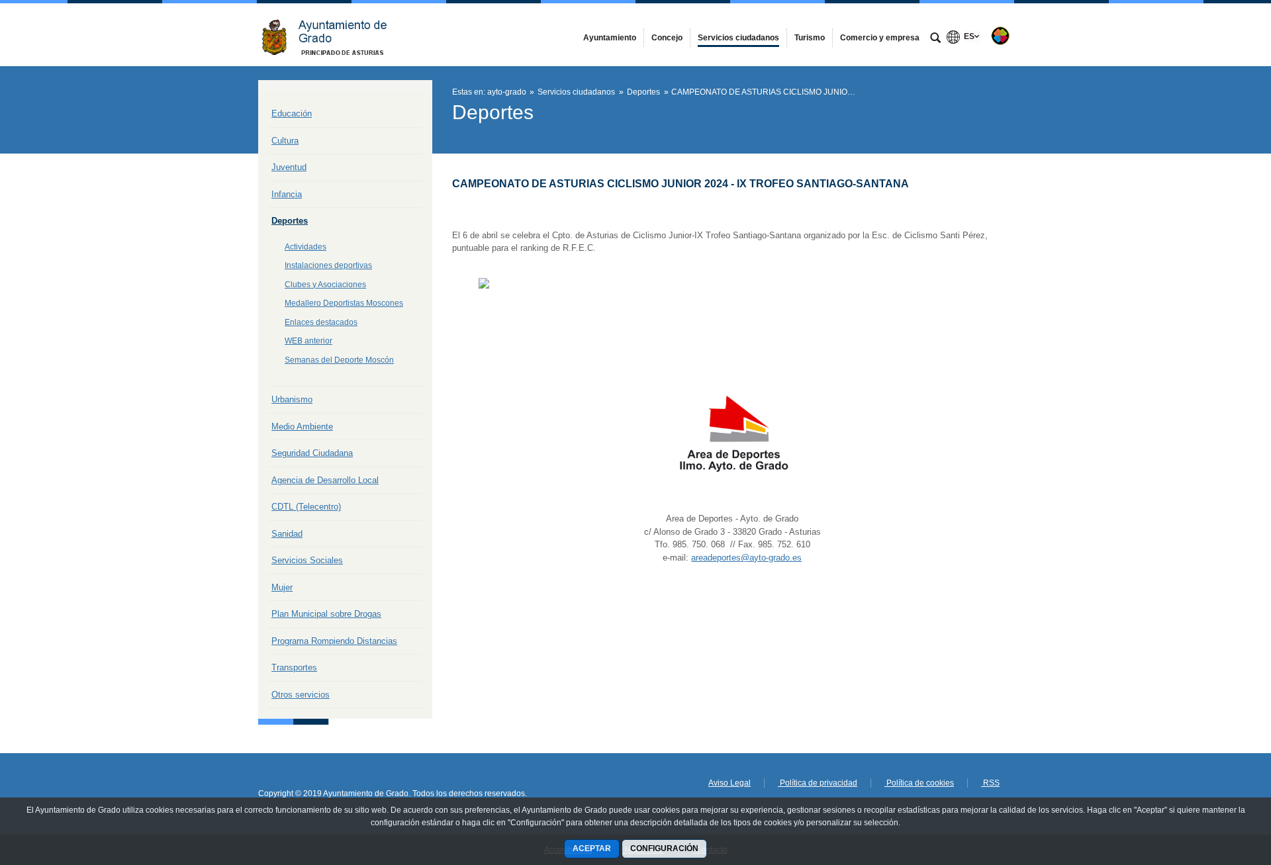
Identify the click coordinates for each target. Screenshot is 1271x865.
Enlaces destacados (321, 322)
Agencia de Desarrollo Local (325, 480)
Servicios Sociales (307, 560)
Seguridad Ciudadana (312, 453)
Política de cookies (919, 783)
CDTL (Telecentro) (306, 507)
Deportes (289, 221)
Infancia (286, 194)
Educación (291, 113)
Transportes (294, 667)
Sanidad (287, 534)
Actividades (305, 246)
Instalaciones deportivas (328, 265)
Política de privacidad (817, 783)
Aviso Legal (729, 783)
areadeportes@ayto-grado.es (746, 558)
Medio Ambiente (302, 427)
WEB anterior (308, 340)
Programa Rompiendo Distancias (334, 641)
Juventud (288, 167)
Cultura (285, 141)
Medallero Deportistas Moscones (344, 303)
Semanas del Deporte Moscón (339, 360)
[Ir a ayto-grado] (331, 34)
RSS (990, 783)
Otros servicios (300, 695)
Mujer (282, 587)
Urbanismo (291, 399)
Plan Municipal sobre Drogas (326, 614)
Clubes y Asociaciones (325, 284)
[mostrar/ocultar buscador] (935, 39)
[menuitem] (609, 37)
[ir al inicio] (1218, 785)
